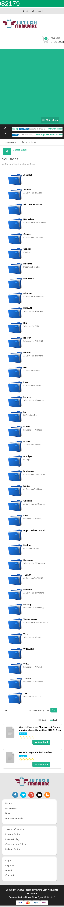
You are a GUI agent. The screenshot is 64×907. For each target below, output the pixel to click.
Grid (43, 720)
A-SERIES (27, 174)
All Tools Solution (32, 204)
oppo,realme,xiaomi (33, 530)
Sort (54, 710)
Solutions (31, 142)
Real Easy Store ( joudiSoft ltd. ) (38, 897)
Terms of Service (14, 829)
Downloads (10, 142)
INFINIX (27, 337)
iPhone (26, 352)
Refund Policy (12, 849)
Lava (25, 382)
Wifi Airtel (28, 648)
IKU (25, 322)
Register (38, 11)
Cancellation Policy (15, 844)
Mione (26, 441)
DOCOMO (28, 278)
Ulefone (27, 589)
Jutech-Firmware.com (36, 889)
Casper (27, 233)
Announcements (14, 818)
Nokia (26, 485)
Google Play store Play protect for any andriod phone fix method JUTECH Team (40, 728)
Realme (27, 545)
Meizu (26, 426)
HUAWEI (27, 308)
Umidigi (27, 604)
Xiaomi (27, 678)
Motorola (28, 471)
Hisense (27, 293)
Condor (27, 248)
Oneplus (27, 500)
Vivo (25, 633)
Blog (7, 813)
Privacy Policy (12, 834)
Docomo (27, 263)
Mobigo (27, 456)
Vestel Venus (30, 619)
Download (43, 742)
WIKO (26, 663)
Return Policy (12, 839)
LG (24, 411)
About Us (10, 870)
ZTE (25, 693)
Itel (25, 367)
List (55, 720)
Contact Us (11, 875)
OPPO (26, 515)
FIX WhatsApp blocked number (35, 752)
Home (8, 803)
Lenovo (27, 396)
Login (27, 11)
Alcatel (27, 189)
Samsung (28, 559)
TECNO (27, 574)
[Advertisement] (32, 82)
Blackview (28, 219)
